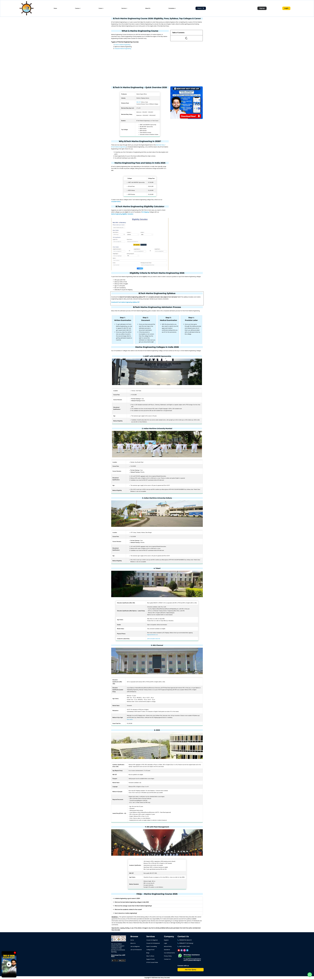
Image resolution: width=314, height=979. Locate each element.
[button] (157, 898)
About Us (147, 8)
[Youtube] (179, 950)
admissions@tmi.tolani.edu (153, 638)
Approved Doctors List (152, 634)
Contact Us (183, 936)
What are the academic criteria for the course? (128, 909)
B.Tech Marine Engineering (118, 147)
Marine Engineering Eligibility (119, 214)
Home (55, 8)
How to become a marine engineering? (126, 913)
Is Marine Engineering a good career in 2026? (127, 898)
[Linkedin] (187, 950)
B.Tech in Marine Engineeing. (122, 44)
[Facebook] (181, 950)
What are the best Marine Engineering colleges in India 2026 (132, 902)
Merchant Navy (160, 145)
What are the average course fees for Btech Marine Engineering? (133, 905)
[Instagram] (184, 950)
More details (130, 719)
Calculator (130, 214)
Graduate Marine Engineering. (122, 48)
